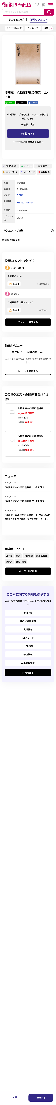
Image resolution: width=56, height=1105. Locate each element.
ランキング (33, 28)
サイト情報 (28, 646)
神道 (18, 555)
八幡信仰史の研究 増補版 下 (32, 435)
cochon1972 (17, 267)
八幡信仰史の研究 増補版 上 (32, 408)
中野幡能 (28, 555)
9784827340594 (24, 202)
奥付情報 (28, 629)
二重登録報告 (28, 662)
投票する (41, 1097)
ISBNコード (28, 637)
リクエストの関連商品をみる (27, 142)
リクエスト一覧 (14, 28)
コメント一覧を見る (28, 322)
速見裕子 (15, 293)
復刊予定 (28, 612)
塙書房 (9, 561)
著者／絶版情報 (28, 621)
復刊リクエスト (38, 19)
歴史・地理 (21, 561)
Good (16, 283)
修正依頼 (28, 654)
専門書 (19, 194)
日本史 (9, 555)
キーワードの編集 (28, 571)
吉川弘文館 (42, 555)
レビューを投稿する (28, 371)
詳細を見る (28, 672)
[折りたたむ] (52, 230)
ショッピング (16, 19)
